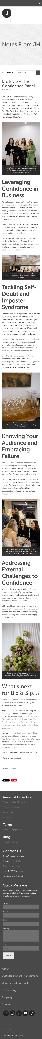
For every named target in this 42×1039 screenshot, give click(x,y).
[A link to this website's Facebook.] (6, 1013)
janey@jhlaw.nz (15, 866)
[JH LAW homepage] (17, 15)
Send (8, 956)
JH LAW (18, 719)
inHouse (10, 719)
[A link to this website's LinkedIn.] (19, 1013)
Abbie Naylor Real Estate (15, 725)
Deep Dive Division (21, 716)
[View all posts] (2, 73)
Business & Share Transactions (15, 802)
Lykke (29, 725)
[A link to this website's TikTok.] (32, 1013)
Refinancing (8, 812)
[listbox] (21, 948)
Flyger (27, 722)
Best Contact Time (10, 944)
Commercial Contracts (12, 807)
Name (5, 903)
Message (6, 929)
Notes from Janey (10, 842)
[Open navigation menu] (37, 15)
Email (5, 920)
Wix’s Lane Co (18, 722)
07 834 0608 (14, 861)
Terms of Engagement (12, 830)
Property (6, 817)
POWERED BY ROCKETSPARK (13, 1036)
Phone (5, 911)
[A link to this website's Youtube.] (25, 1013)
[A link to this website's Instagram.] (12, 1013)
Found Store (27, 719)
